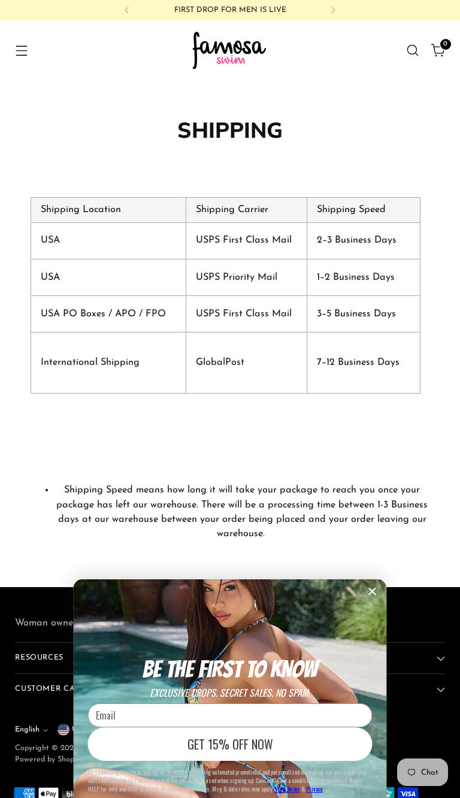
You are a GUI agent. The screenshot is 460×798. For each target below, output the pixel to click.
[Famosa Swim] (230, 50)
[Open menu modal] (21, 50)
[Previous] (127, 10)
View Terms (287, 788)
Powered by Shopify (49, 759)
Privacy (314, 788)
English (27, 729)
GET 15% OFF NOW (230, 744)
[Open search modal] (413, 50)
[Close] (372, 591)
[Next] (333, 10)
